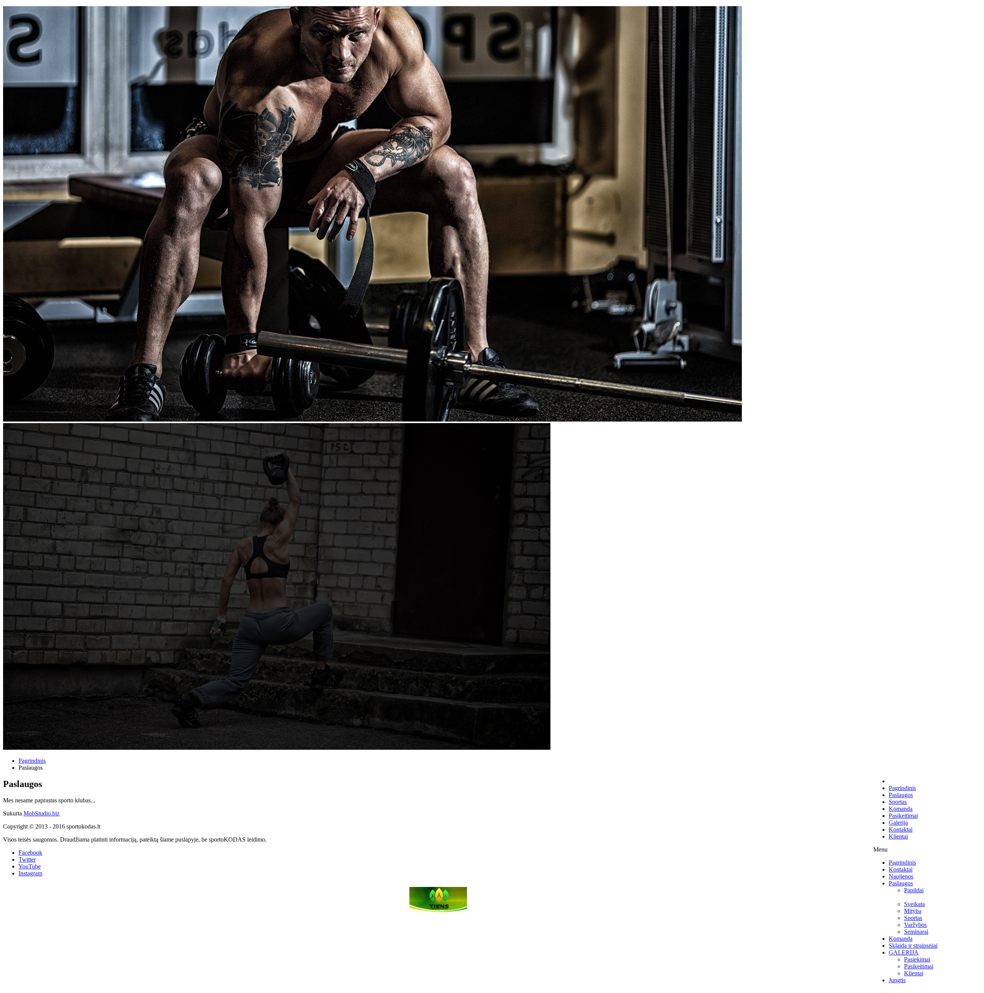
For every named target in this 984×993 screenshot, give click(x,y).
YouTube (29, 866)
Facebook (30, 852)
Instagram (30, 873)
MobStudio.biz (41, 813)
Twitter (27, 859)
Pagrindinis (32, 760)
